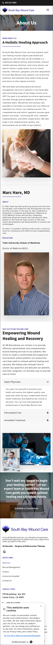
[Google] (4, 552)
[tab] (26, 382)
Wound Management (11, 567)
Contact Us (7, 580)
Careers (5, 571)
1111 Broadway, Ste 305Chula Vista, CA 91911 (13, 595)
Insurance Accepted (10, 576)
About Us (6, 562)
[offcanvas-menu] (47, 10)
